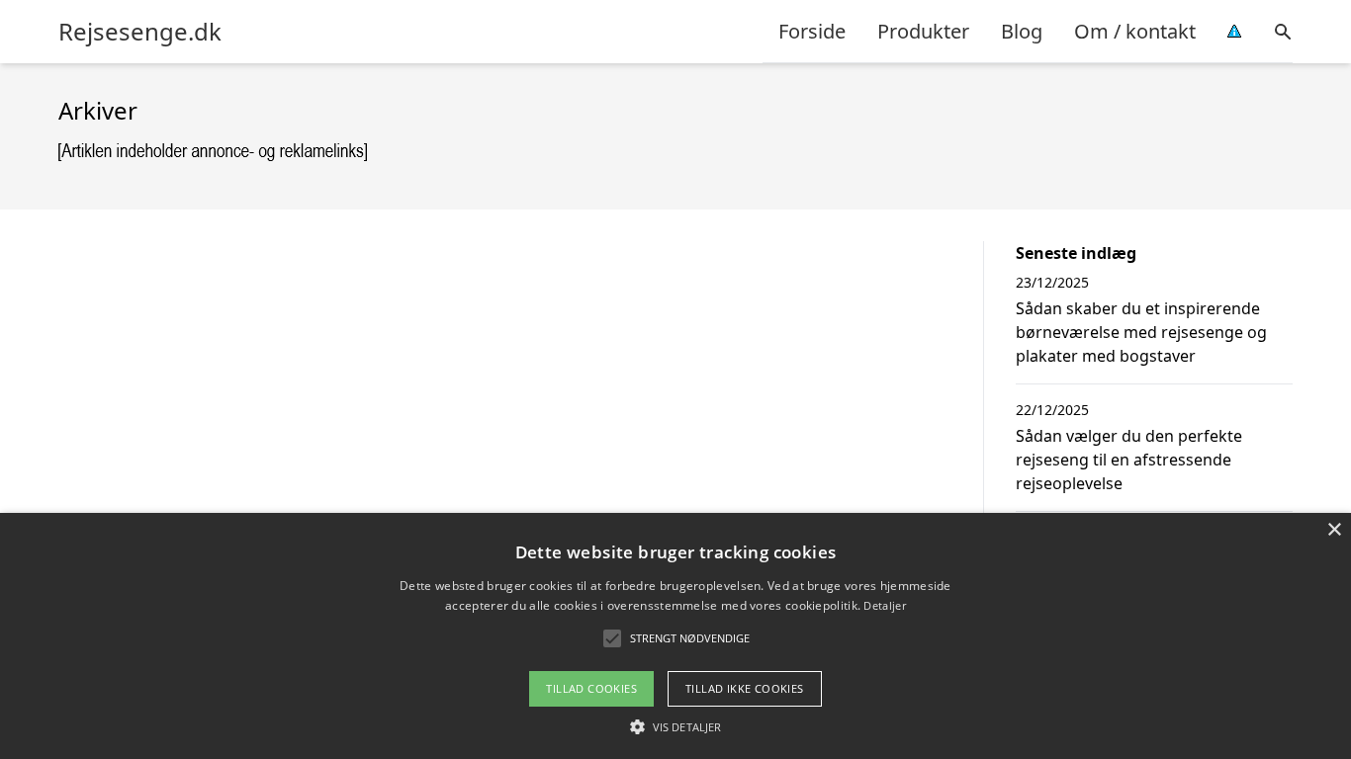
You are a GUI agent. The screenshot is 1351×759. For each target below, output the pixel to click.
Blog (1021, 31)
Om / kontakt (1135, 31)
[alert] (675, 636)
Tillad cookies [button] (591, 688)
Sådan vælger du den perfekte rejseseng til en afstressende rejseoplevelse (1129, 459)
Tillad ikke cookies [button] (744, 688)
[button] (675, 726)
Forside (812, 31)
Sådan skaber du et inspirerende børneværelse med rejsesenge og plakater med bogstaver (1141, 332)
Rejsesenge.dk (140, 31)
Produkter (923, 31)
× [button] (1333, 530)
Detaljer (884, 605)
